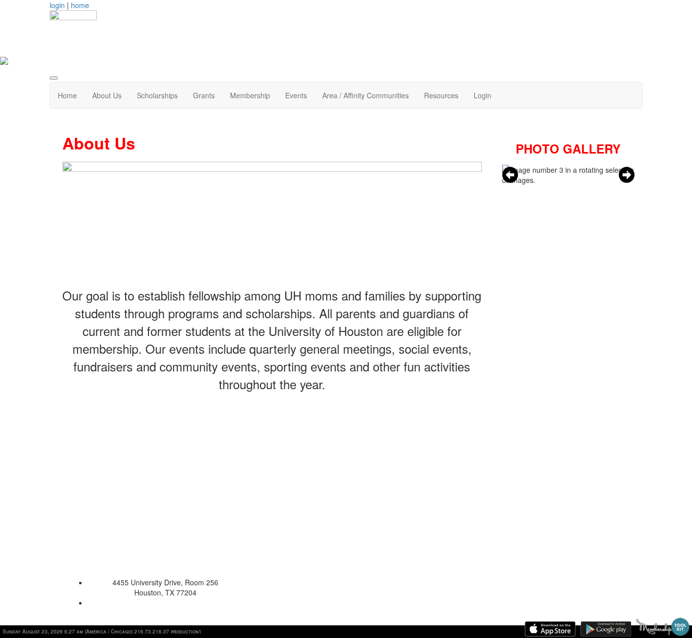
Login (482, 95)
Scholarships (157, 95)
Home (67, 95)
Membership (250, 95)
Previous (510, 175)
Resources (441, 95)
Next (627, 175)
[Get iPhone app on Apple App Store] (550, 628)
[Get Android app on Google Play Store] (606, 628)
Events (296, 95)
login (57, 5)
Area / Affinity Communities (365, 95)
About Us (107, 95)
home (80, 5)
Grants (204, 95)
